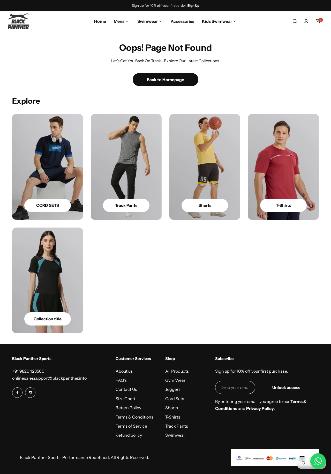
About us (124, 371)
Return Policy (128, 407)
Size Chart (126, 398)
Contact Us (126, 389)
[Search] (294, 21)
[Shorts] (204, 167)
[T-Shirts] (283, 167)
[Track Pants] (126, 167)
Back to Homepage (165, 79)
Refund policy (129, 435)
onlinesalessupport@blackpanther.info (49, 378)
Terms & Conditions (134, 417)
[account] (306, 21)
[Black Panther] (18, 21)
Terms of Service (131, 426)
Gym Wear (175, 380)
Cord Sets (174, 398)
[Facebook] (17, 392)
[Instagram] (30, 392)
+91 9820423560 (28, 371)
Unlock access (286, 387)
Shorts (171, 407)
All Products (177, 371)
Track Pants (176, 426)
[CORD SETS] (47, 167)
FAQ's (121, 380)
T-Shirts (172, 417)
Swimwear (175, 435)
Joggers (172, 389)
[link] (47, 280)
